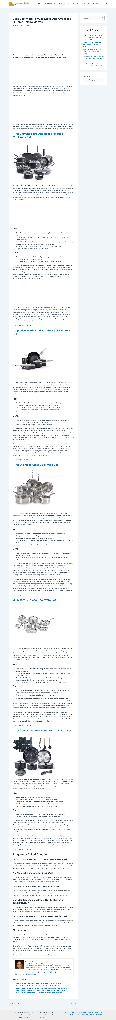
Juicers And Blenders (87, 1014)
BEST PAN (75, 4)
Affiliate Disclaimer (87, 1012)
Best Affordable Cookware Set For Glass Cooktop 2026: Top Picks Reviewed (93, 37)
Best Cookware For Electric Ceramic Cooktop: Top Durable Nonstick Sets (40, 990)
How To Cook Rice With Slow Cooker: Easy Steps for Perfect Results (93, 51)
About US (68, 1012)
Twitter (46, 973)
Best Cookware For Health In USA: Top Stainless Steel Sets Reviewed (39, 992)
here (31, 325)
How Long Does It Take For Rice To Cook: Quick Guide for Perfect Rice (94, 59)
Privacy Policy (99, 1012)
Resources (98, 1014)
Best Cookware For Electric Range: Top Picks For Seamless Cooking (38, 983)
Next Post (73, 1003)
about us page (32, 974)
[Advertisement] (43, 41)
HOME (40, 4)
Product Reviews (73, 1014)
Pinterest (52, 973)
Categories (86, 76)
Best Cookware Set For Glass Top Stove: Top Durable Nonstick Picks (38, 986)
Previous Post (14, 1003)
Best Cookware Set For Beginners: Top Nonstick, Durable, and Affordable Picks (42, 988)
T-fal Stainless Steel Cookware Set (35, 464)
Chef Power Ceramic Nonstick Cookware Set (42, 730)
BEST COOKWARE (50, 4)
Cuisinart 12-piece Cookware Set (34, 600)
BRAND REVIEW (64, 4)
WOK (106, 4)
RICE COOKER (85, 4)
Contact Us (76, 1012)
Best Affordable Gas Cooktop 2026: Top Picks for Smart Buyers (92, 44)
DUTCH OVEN (97, 4)
